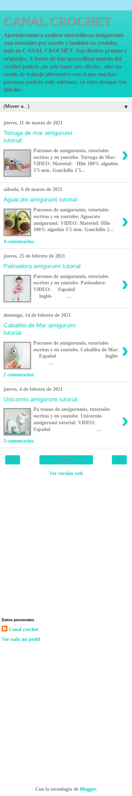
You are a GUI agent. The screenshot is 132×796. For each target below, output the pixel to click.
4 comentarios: (19, 241)
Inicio (66, 459)
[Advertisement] (66, 546)
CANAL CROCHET (57, 20)
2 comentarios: (19, 374)
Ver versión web (66, 473)
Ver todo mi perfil (21, 639)
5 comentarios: (19, 441)
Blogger (88, 789)
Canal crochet (23, 629)
